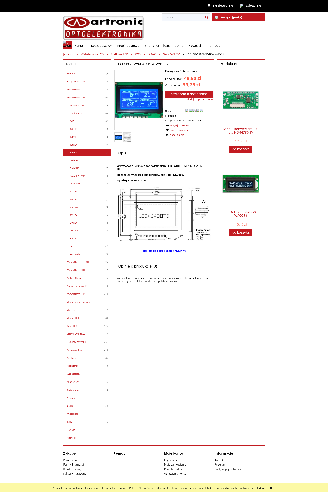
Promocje (71, 437)
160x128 (74, 207)
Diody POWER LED (76, 333)
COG (72, 246)
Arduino (71, 73)
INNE (69, 421)
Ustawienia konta (175, 473)
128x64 (73, 144)
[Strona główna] (103, 26)
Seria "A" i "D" (76, 152)
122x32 (73, 129)
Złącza (70, 405)
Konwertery (73, 381)
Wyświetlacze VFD (76, 269)
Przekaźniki (72, 357)
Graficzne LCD (77, 113)
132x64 (73, 191)
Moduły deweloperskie (78, 301)
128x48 (73, 136)
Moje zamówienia (175, 464)
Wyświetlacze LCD (76, 97)
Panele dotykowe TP (77, 286)
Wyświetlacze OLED (76, 89)
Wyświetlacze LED (76, 293)
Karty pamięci (73, 389)
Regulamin (221, 464)
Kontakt (219, 460)
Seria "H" (74, 168)
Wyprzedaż (72, 413)
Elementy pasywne (76, 341)
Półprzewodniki (74, 349)
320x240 (74, 238)
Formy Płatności (73, 464)
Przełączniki (72, 365)
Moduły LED (73, 317)
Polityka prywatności (227, 469)
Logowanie (171, 460)
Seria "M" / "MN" (78, 175)
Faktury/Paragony (74, 473)
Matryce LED (73, 309)
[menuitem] (80, 46)
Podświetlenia (74, 277)
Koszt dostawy (72, 469)
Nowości (71, 429)
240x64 (73, 222)
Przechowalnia (173, 469)
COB (72, 121)
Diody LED (72, 325)
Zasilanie (71, 397)
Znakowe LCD (77, 105)
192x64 (73, 215)
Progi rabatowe (73, 460)
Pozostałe (75, 183)
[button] (177, 125)
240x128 (74, 230)
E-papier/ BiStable (76, 81)
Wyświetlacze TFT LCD (78, 261)
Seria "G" (74, 160)
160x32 (73, 199)
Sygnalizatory (73, 373)
